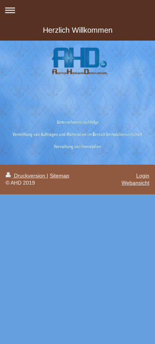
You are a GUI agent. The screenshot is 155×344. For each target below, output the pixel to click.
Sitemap (59, 176)
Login (142, 176)
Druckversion (29, 176)
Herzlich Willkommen (77, 30)
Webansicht (135, 183)
